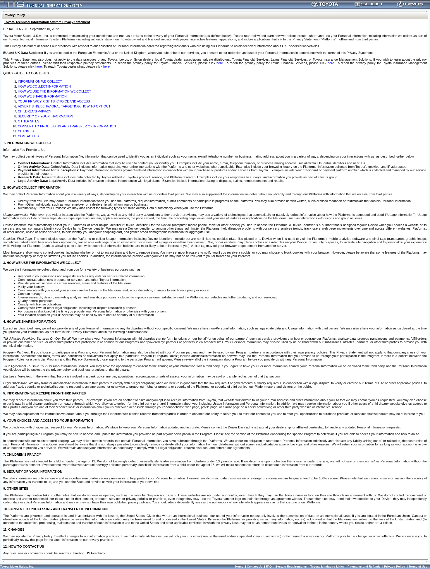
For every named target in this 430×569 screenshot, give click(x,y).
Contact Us (254, 566)
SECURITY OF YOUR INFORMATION (45, 116)
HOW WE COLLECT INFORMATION (44, 86)
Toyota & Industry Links (327, 566)
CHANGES (26, 131)
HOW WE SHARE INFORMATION (42, 96)
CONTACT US (28, 136)
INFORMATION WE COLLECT (40, 81)
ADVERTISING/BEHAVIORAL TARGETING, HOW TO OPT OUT (64, 106)
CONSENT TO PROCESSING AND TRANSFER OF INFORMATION (67, 126)
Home (239, 566)
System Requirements (291, 566)
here (219, 63)
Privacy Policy (394, 566)
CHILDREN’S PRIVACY (34, 111)
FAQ (269, 566)
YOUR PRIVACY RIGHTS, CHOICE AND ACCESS (54, 101)
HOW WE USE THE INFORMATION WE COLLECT (54, 91)
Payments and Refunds (364, 566)
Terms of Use (418, 566)
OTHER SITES (28, 121)
